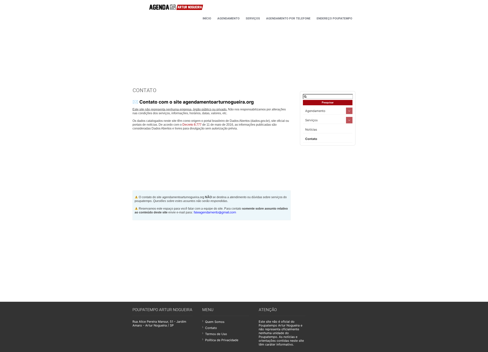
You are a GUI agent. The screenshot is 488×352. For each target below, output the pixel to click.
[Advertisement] (244, 49)
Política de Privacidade (221, 340)
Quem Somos (214, 322)
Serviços (253, 18)
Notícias (311, 129)
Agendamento (228, 18)
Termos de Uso (216, 334)
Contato (311, 139)
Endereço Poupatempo (334, 18)
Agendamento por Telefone (288, 18)
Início (207, 18)
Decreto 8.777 (191, 124)
